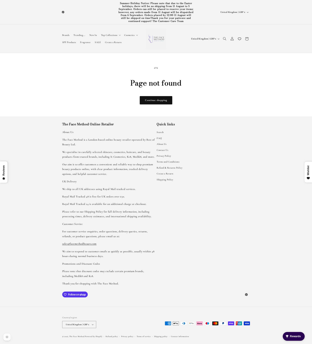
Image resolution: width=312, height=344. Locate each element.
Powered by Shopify (93, 336)
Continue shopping (156, 100)
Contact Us (162, 150)
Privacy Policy (164, 155)
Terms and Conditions (168, 161)
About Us (162, 144)
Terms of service (144, 336)
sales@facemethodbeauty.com (79, 243)
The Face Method (76, 336)
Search (160, 132)
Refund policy (112, 336)
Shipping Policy (165, 179)
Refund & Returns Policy (169, 167)
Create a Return (165, 173)
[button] (110, 35)
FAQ (159, 138)
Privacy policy (127, 336)
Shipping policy (161, 336)
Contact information (180, 336)
